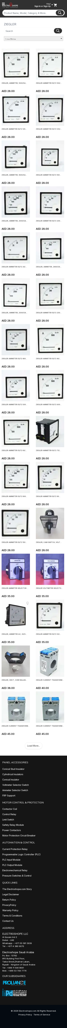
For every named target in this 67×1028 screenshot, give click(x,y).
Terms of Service (42, 1014)
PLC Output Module (12, 865)
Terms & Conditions (12, 915)
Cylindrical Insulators (12, 774)
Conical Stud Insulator (13, 769)
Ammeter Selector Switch (15, 790)
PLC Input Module (11, 859)
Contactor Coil (9, 809)
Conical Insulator (10, 779)
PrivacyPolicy (9, 905)
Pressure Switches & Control (16, 875)
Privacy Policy (25, 1014)
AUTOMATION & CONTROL (18, 842)
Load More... (33, 745)
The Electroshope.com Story (17, 889)
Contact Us (8, 921)
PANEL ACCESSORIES (15, 762)
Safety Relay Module (13, 825)
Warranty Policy (10, 910)
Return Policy (9, 899)
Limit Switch (8, 819)
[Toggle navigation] (3, 4)
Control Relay (9, 814)
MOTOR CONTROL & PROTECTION (23, 802)
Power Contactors (11, 830)
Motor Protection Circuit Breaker (19, 835)
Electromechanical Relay (14, 870)
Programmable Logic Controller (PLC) (21, 854)
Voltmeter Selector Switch (15, 785)
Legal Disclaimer (10, 894)
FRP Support (8, 795)
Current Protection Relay (15, 849)
